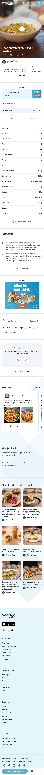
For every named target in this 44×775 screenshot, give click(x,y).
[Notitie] (22, 3)
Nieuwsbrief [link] (6, 656)
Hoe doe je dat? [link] (7, 745)
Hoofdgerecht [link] (7, 713)
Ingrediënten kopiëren (23, 221)
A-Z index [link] (5, 659)
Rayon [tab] (32, 118)
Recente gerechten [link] (9, 646)
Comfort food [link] (7, 652)
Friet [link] (3, 681)
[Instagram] (14, 765)
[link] (7, 3)
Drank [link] (4, 722)
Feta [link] (3, 691)
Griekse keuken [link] (7, 687)
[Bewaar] (18, 491)
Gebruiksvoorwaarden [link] (9, 761)
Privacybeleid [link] (23, 758)
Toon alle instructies (22, 269)
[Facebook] (4, 765)
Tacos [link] (4, 684)
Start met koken (16, 771)
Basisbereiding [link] (7, 719)
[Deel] (27, 3)
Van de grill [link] (6, 675)
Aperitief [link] (5, 710)
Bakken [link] (4, 678)
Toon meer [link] (22, 471)
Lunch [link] (4, 706)
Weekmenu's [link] (6, 649)
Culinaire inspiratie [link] (8, 738)
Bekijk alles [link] (38, 387)
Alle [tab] (12, 118)
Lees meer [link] (22, 75)
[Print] (32, 3)
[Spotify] (24, 765)
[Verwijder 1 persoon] (34, 110)
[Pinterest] (19, 765)
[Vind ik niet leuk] (18, 360)
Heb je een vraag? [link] (12, 758)
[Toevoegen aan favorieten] (5, 426)
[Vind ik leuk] (26, 360)
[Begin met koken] (22, 29)
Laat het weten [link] (26, 371)
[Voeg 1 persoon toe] (39, 110)
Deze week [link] (6, 643)
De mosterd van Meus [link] (10, 741)
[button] (6, 327)
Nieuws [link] (4, 748)
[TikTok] (9, 765)
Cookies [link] (20, 761)
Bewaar (37, 771)
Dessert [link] (4, 716)
